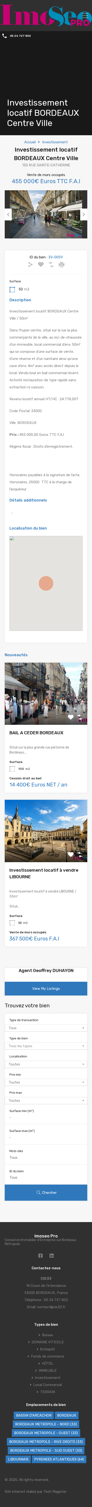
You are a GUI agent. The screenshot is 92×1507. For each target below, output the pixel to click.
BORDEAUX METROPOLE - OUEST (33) (46, 1433)
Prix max (15, 1092)
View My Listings (46, 988)
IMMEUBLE (48, 1370)
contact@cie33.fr (51, 1307)
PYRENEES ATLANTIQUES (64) (59, 1459)
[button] (46, 583)
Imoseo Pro (46, 1236)
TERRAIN (47, 1392)
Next (83, 214)
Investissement (55, 142)
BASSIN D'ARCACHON (33, 1415)
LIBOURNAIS (18, 1459)
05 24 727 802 (20, 35)
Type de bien (18, 1038)
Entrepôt (47, 1349)
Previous (8, 214)
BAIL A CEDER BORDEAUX (36, 732)
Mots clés (16, 1151)
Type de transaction (23, 1020)
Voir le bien (46, 712)
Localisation (18, 1056)
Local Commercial (47, 1385)
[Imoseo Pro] (46, 24)
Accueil (30, 142)
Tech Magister (55, 1491)
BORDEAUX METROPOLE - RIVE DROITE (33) (46, 1442)
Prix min (15, 1074)
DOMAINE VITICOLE (48, 1342)
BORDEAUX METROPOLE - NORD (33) (46, 1424)
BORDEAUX (66, 1415)
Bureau (47, 1335)
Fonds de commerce (47, 1356)
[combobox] (46, 1028)
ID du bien (16, 1171)
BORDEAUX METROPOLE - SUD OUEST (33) (46, 1450)
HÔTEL (47, 1363)
